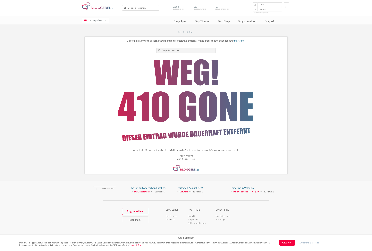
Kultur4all (183, 192)
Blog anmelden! (247, 21)
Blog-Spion (180, 21)
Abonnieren (107, 189)
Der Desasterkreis (142, 192)
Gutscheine (222, 209)
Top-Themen (202, 21)
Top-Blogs (224, 21)
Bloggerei (172, 209)
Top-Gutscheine (222, 216)
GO (286, 7)
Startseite (239, 40)
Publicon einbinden (197, 223)
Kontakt (191, 216)
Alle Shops (220, 219)
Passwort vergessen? (261, 12)
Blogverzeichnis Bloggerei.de (97, 6)
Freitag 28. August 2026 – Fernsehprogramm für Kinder (193, 187)
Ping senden (193, 219)
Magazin (270, 21)
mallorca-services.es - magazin (246, 192)
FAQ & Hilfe (194, 209)
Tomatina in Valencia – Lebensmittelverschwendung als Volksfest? (248, 187)
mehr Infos (136, 245)
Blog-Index (135, 219)
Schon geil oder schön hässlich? (148, 187)
